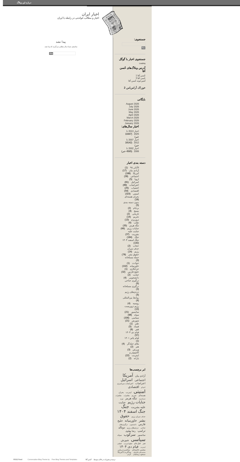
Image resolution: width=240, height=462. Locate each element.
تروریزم (135, 219)
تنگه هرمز (134, 225)
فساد (136, 326)
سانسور (135, 312)
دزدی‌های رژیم (132, 292)
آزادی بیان (134, 170)
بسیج (136, 211)
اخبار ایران (90, 14)
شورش (135, 320)
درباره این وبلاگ (24, 2)
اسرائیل (135, 182)
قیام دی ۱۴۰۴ (132, 332)
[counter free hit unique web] (116, 459)
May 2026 (134, 112)
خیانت (136, 274)
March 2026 (133, 117)
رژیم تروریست (131, 306)
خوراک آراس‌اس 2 (134, 87)
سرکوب (130, 434)
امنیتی (136, 193)
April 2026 (133, 115)
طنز (137, 323)
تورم (121, 399)
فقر (137, 329)
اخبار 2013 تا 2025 (132, 132)
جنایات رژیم (133, 228)
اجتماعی (135, 176)
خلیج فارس (133, 272)
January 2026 (132, 123)
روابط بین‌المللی (131, 297)
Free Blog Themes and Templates (64, 459)
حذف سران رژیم (138, 416)
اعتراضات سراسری (125, 383)
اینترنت (129, 392)
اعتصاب (135, 188)
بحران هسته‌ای (132, 196)
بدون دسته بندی (131, 202)
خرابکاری (134, 269)
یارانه (136, 358)
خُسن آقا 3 (140, 78)
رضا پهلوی (130, 431)
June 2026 (133, 109)
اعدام (143, 387)
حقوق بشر (133, 254)
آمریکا (136, 173)
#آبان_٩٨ (134, 167)
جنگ (137, 237)
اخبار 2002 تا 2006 (132, 150)
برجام (136, 208)
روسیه (136, 303)
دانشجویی (134, 277)
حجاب (136, 245)
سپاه (136, 315)
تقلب (136, 222)
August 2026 (132, 104)
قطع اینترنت (128, 444)
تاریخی (135, 214)
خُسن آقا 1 (140, 75)
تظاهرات (127, 396)
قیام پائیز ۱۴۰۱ (131, 338)
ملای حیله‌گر (133, 343)
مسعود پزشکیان (139, 454)
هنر (137, 346)
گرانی (129, 454)
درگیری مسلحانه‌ (131, 286)
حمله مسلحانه (132, 257)
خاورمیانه (134, 266)
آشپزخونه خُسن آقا (136, 80)
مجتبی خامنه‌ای (138, 450)
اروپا (137, 179)
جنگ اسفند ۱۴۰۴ (130, 240)
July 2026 (134, 106)
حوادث (135, 263)
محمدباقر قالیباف (139, 452)
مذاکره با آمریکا (124, 452)
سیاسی (135, 317)
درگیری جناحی (132, 280)
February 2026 (131, 120)
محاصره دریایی (124, 450)
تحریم (136, 216)
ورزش (136, 349)
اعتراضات (134, 185)
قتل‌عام (137, 443)
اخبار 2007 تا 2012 (132, 141)
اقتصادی (135, 191)
